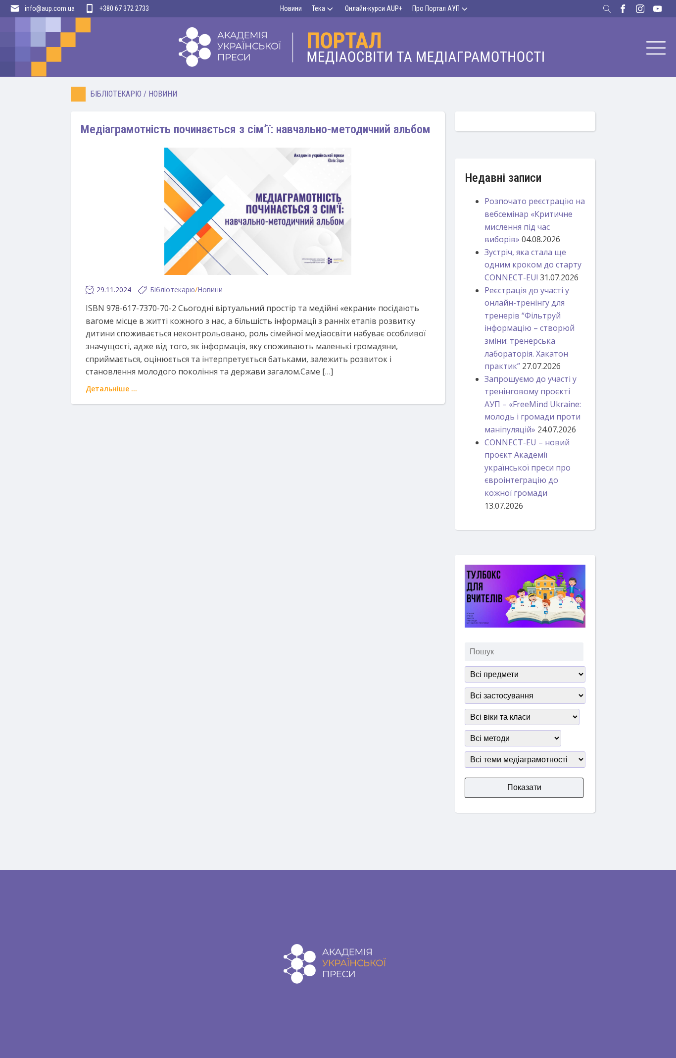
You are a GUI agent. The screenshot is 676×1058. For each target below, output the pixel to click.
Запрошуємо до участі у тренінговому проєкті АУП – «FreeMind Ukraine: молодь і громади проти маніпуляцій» (532, 404)
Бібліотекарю (116, 94)
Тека (318, 8)
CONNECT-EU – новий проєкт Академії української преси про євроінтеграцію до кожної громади (527, 467)
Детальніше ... (111, 388)
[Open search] (607, 8)
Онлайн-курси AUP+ (373, 8)
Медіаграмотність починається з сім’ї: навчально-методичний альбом (256, 129)
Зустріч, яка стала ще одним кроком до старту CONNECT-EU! (532, 265)
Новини (291, 8)
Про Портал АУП (436, 8)
